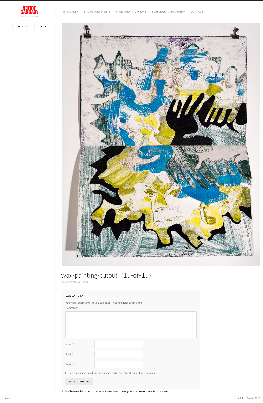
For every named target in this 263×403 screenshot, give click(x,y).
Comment (72, 307)
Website (70, 364)
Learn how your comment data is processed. (141, 391)
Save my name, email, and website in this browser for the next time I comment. (113, 372)
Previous (23, 26)
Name (69, 344)
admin (68, 281)
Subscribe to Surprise (167, 11)
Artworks (69, 11)
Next (42, 26)
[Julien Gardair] (29, 10)
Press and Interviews (131, 11)
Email (69, 354)
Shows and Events (97, 11)
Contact (196, 11)
